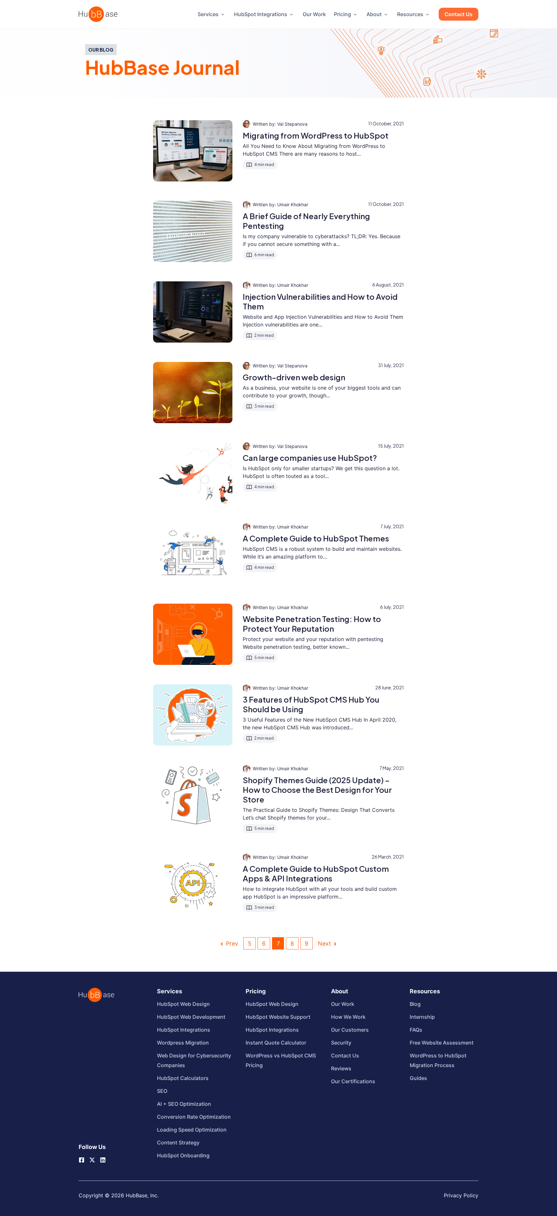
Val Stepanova (292, 124)
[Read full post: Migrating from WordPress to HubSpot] (192, 150)
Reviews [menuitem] (341, 1068)
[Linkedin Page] (103, 1159)
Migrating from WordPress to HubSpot (315, 135)
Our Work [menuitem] (314, 14)
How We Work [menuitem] (348, 1017)
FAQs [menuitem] (416, 1029)
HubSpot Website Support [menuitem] (278, 1017)
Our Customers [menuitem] (350, 1029)
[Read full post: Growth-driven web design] (192, 392)
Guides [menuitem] (418, 1078)
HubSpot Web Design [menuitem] (183, 1004)
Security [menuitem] (341, 1042)
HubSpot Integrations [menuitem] (260, 14)
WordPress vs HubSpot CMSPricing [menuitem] (281, 1060)
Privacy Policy (461, 1195)
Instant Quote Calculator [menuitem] (276, 1042)
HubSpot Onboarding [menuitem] (183, 1155)
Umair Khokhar (292, 204)
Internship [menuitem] (422, 1017)
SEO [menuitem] (162, 1091)
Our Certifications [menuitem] (353, 1081)
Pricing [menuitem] (342, 14)
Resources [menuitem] (410, 14)
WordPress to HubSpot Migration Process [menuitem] (438, 1060)
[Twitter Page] (92, 1158)
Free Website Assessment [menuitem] (442, 1042)
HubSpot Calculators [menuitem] (183, 1078)
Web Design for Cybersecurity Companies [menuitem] (194, 1060)
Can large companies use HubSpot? (310, 457)
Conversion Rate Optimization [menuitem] (194, 1117)
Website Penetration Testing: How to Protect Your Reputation (312, 623)
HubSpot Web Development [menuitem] (191, 1017)
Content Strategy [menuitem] (178, 1142)
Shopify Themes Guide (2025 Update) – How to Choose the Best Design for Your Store (317, 789)
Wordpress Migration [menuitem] (183, 1042)
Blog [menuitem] (415, 1004)
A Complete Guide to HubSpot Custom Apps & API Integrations (316, 873)
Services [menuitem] (208, 14)
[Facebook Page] (81, 1159)
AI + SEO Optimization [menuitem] (184, 1104)
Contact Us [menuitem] (459, 14)
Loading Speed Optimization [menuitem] (192, 1129)
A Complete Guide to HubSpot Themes (316, 538)
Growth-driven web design (294, 377)
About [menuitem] (374, 14)
